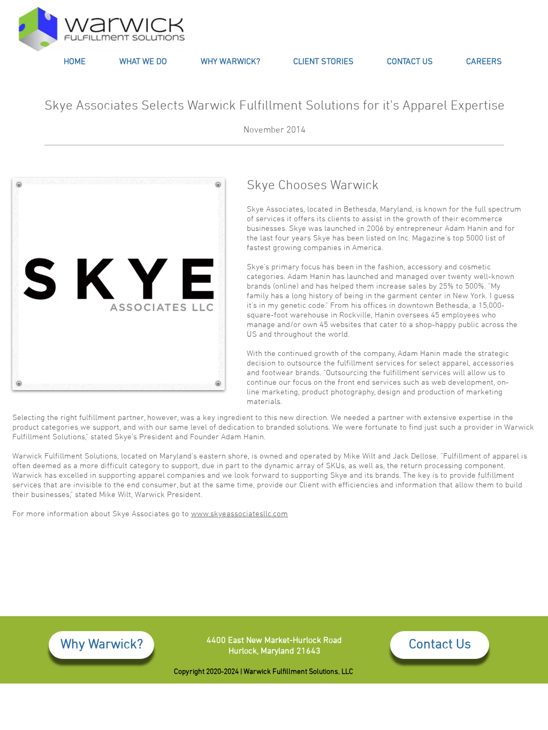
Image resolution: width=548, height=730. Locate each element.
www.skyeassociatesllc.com (239, 514)
